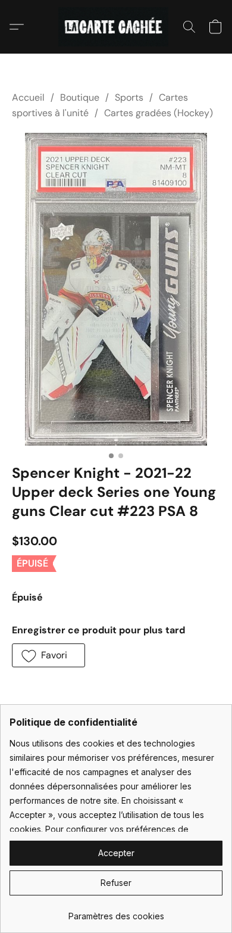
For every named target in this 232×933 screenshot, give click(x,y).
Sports (129, 97)
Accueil (28, 97)
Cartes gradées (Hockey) (158, 113)
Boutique (79, 97)
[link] (116, 911)
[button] (116, 27)
